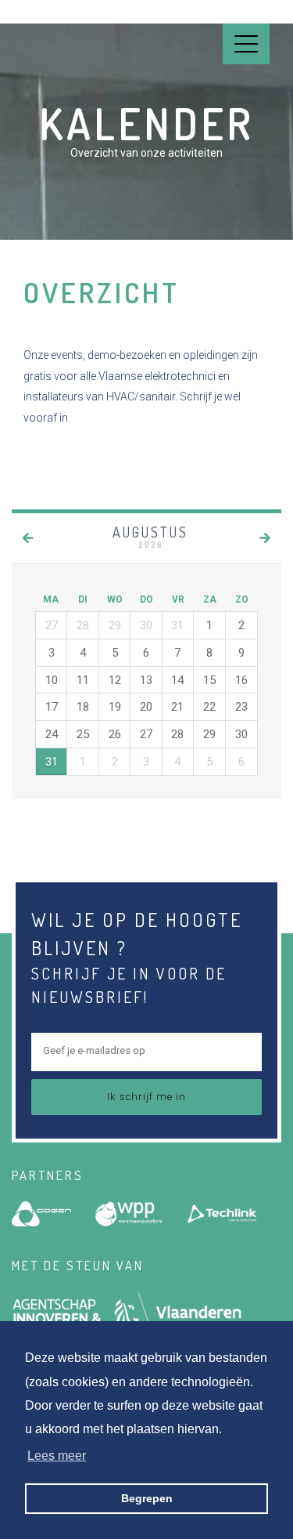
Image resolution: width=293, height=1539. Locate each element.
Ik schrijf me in (146, 1097)
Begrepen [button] (147, 1498)
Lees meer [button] (56, 1455)
